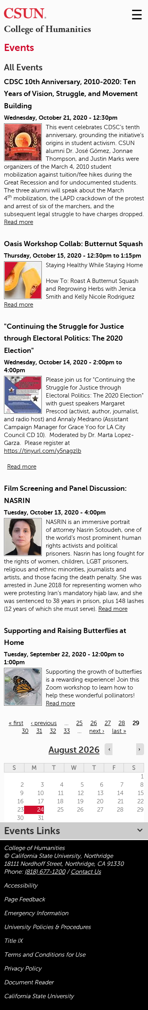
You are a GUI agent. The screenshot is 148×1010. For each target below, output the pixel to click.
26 (93, 723)
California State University (39, 996)
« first (16, 723)
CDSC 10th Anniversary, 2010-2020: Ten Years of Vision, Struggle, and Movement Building (71, 94)
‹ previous (44, 723)
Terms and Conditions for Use (44, 955)
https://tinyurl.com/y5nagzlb (42, 451)
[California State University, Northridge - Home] (25, 15)
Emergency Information (36, 913)
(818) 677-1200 (44, 872)
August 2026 (74, 750)
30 (25, 731)
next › (96, 731)
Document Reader (28, 982)
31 (39, 731)
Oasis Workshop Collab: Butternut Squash (73, 244)
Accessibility (20, 885)
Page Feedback (24, 899)
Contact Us (86, 872)
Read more (18, 222)
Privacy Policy (22, 968)
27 (108, 723)
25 (79, 723)
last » (119, 731)
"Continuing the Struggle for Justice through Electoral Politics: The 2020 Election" (64, 338)
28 (121, 723)
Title (13, 941)
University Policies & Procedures (47, 927)
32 (53, 731)
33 (67, 731)
